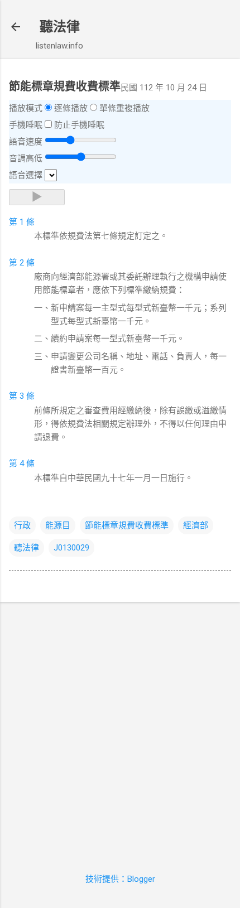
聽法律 (60, 27)
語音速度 (25, 142)
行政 (22, 525)
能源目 (57, 525)
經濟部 (195, 525)
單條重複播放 (124, 108)
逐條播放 (71, 108)
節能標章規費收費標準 (127, 525)
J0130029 (71, 548)
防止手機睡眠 (79, 125)
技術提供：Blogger (120, 879)
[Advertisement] (120, 731)
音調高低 (25, 158)
